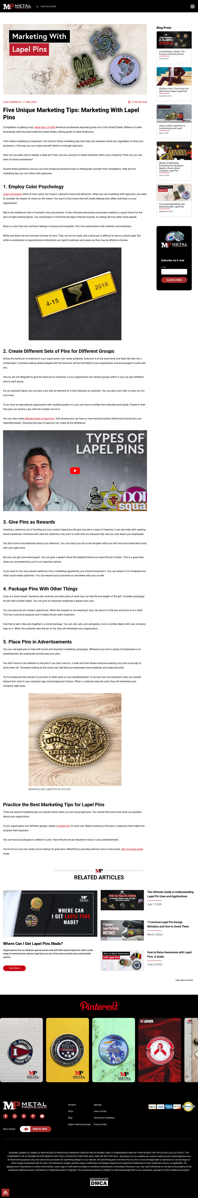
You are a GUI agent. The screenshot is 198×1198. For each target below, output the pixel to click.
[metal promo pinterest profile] (32, 1116)
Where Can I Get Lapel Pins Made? (33, 943)
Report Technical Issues (79, 1124)
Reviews (72, 1105)
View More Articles (184, 980)
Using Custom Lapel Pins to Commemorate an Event (172, 127)
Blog (70, 1118)
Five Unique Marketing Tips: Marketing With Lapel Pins (172, 205)
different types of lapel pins (39, 418)
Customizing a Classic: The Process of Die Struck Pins (172, 52)
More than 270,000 (45, 127)
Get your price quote (132, 849)
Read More (14, 968)
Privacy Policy (100, 1124)
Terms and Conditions (104, 1118)
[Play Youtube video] (75, 470)
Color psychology (12, 194)
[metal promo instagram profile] (14, 1116)
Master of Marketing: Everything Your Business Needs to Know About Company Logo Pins (171, 167)
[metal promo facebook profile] (5, 1116)
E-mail (163, 267)
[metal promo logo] (17, 6)
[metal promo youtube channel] (42, 1116)
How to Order (100, 1111)
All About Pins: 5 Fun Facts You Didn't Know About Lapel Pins (174, 89)
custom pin (64, 825)
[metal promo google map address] (23, 1116)
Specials (98, 1105)
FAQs (70, 1111)
